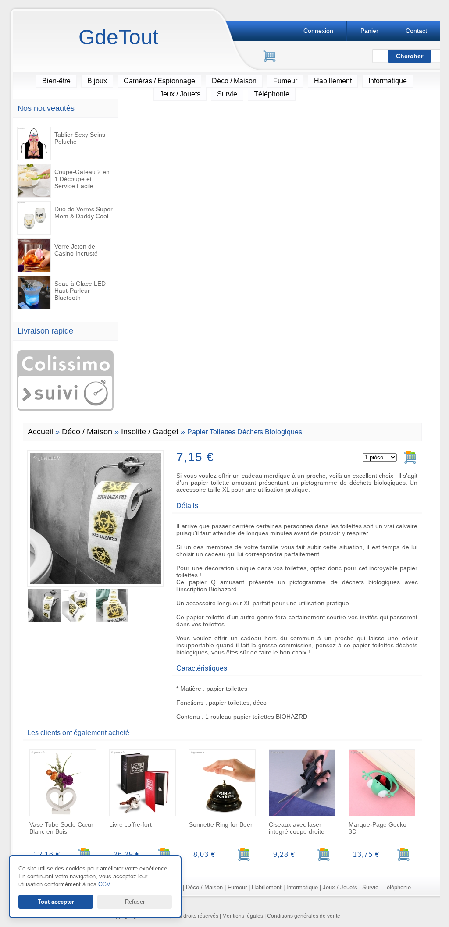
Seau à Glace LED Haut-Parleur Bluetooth (80, 290)
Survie (227, 94)
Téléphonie (271, 94)
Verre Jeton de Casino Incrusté (76, 250)
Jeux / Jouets (180, 94)
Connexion (318, 30)
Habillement (333, 81)
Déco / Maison (234, 81)
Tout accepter (56, 902)
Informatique (387, 81)
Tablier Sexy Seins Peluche (79, 138)
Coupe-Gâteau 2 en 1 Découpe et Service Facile (82, 178)
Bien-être (56, 81)
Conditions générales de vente (303, 916)
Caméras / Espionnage (159, 81)
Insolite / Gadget (149, 431)
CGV (104, 884)
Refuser (135, 902)
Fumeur (285, 81)
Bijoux (97, 81)
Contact (416, 30)
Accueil (40, 431)
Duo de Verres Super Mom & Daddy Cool (83, 213)
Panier (369, 30)
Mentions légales (242, 916)
